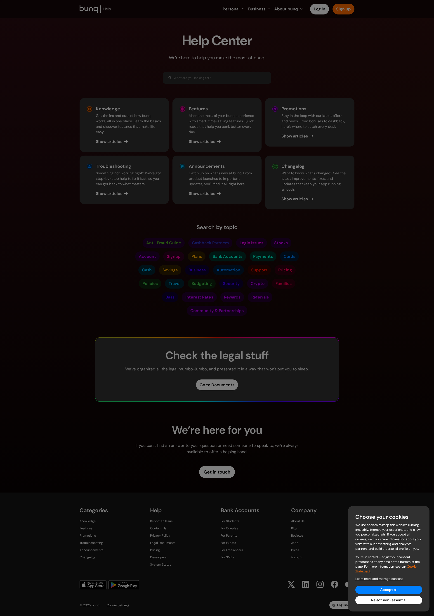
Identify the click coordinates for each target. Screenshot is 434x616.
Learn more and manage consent (379, 579)
